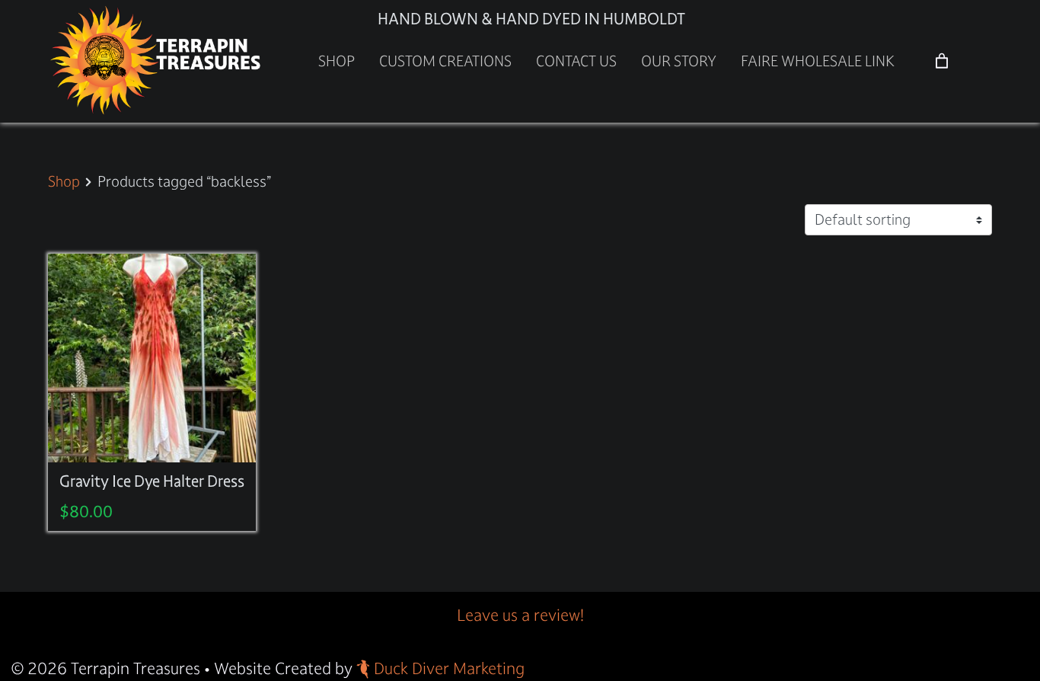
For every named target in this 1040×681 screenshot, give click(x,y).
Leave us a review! (520, 615)
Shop (336, 61)
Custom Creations (445, 61)
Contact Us (576, 61)
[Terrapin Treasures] (157, 60)
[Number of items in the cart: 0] (942, 61)
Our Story (678, 61)
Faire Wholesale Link (818, 61)
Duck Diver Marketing (449, 668)
